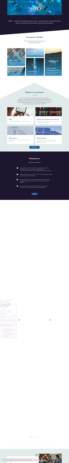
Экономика (32, 71)
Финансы (12, 71)
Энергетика (32, 51)
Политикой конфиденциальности (10, 460)
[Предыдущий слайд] (19, 320)
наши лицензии (44, 1)
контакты (51, 1)
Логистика (13, 60)
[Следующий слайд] (50, 320)
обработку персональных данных (26, 460)
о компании (27, 1)
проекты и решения (35, 1)
